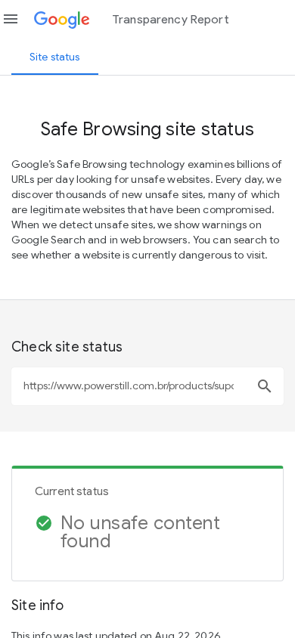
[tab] (54, 57)
